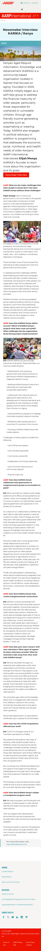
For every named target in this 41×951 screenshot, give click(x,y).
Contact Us (26, 3)
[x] (8, 917)
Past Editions (6, 877)
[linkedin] (17, 917)
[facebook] (3, 917)
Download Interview (16, 175)
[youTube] (12, 917)
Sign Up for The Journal (10, 882)
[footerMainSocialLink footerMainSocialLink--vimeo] (26, 917)
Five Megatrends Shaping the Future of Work (18, 899)
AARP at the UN (8, 894)
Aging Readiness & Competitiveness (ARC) (17, 905)
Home (3, 20)
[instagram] (22, 917)
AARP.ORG (35, 3)
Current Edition (7, 871)
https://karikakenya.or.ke (16, 844)
